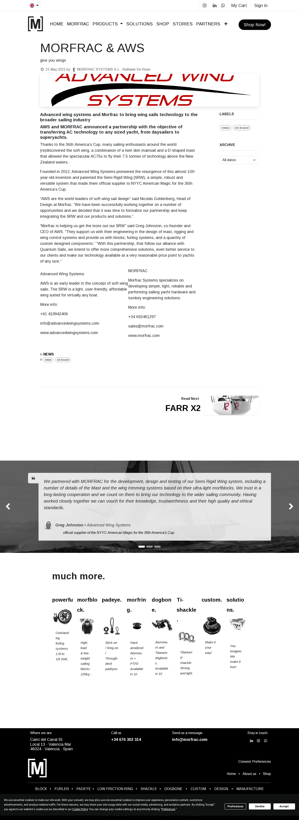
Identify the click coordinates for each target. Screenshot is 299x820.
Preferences (235, 806)
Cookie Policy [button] (80, 809)
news (48, 359)
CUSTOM (200, 789)
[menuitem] (56, 24)
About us (249, 774)
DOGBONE (173, 789)
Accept (284, 806)
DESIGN (221, 789)
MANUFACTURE (250, 789)
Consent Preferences (254, 761)
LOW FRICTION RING (115, 789)
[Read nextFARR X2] (231, 405)
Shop (267, 774)
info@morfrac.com (190, 739)
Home (231, 774)
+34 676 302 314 (126, 739)
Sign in (260, 5)
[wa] (223, 5)
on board (63, 359)
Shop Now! (255, 24)
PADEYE (83, 789)
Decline (259, 806)
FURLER (62, 789)
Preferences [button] (168, 809)
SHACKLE (149, 789)
